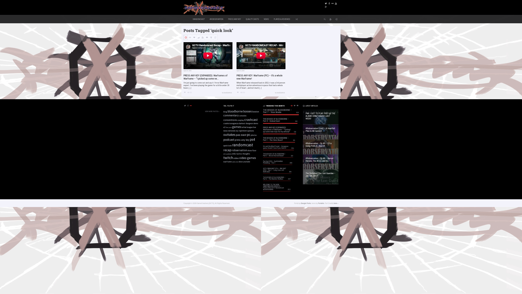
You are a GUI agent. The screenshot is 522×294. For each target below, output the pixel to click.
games (236, 127)
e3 (224, 127)
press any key (242, 139)
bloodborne (235, 111)
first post (229, 127)
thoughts (246, 154)
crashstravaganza (230, 123)
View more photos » (212, 111)
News (266, 19)
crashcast (251, 120)
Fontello (321, 203)
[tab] (185, 106)
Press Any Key (234, 19)
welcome (235, 162)
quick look (227, 146)
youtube (246, 162)
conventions (230, 120)
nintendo (231, 131)
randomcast (242, 145)
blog (225, 112)
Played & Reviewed (282, 19)
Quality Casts (252, 19)
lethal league (247, 127)
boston (255, 111)
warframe (227, 162)
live (254, 127)
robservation (239, 150)
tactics (239, 154)
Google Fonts (306, 203)
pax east (241, 134)
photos (254, 135)
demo (255, 123)
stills (234, 154)
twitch (228, 158)
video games (247, 158)
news (225, 131)
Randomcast (199, 19)
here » (336, 203)
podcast (228, 139)
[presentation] (185, 106)
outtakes (229, 135)
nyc (237, 131)
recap (227, 150)
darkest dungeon (246, 123)
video (236, 158)
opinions (250, 131)
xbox (241, 162)
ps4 (252, 139)
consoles (242, 116)
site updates (227, 154)
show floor (252, 150)
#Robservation (216, 19)
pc (248, 135)
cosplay (240, 120)
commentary (231, 115)
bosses (247, 111)
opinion (243, 130)
